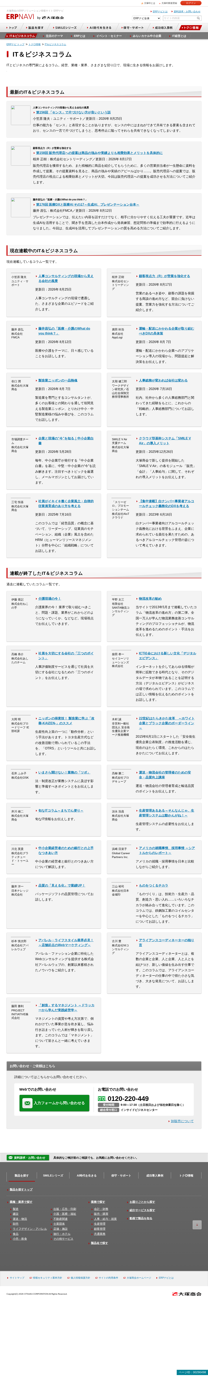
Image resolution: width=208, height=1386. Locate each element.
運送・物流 (20, 1218)
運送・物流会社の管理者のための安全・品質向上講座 (165, 775)
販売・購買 (101, 1213)
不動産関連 (60, 1218)
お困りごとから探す (142, 1201)
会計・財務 (101, 1209)
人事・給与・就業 (105, 1218)
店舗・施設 (60, 1228)
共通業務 (99, 1233)
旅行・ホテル (61, 1233)
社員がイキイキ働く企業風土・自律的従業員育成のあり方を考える (66, 503)
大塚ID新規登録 (169, 3)
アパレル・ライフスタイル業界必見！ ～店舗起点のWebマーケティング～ (66, 942)
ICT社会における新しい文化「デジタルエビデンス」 (167, 656)
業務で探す (98, 1201)
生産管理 (99, 1223)
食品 (15, 1233)
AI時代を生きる (87, 1175)
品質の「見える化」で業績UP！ (61, 885)
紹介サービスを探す (142, 1210)
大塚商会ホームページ (139, 1277)
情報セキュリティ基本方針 (47, 1277)
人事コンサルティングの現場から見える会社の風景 (66, 278)
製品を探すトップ (21, 1189)
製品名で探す (99, 1243)
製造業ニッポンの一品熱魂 (57, 380)
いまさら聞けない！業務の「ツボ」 (64, 772)
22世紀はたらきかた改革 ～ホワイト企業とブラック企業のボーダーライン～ (167, 723)
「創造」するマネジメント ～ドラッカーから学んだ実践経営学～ (66, 1007)
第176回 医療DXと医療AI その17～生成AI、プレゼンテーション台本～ (87, 204)
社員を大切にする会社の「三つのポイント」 (66, 656)
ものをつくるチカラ (153, 885)
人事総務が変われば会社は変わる (163, 380)
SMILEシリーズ (53, 1175)
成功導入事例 (154, 1175)
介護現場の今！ (49, 598)
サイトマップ (17, 1277)
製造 (15, 1209)
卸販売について (182, 1121)
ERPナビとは (160, 11)
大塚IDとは (149, 3)
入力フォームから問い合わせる (59, 1103)
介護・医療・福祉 (64, 1213)
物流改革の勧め (150, 598)
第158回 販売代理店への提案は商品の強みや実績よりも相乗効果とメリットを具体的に (99, 153)
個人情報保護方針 (80, 1277)
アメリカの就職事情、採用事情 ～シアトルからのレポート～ (167, 850)
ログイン (191, 3)
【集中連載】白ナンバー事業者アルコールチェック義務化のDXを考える (166, 503)
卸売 (15, 1223)
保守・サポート (121, 1175)
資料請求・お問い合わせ (187, 11)
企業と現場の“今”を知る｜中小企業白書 (66, 441)
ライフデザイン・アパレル (30, 1228)
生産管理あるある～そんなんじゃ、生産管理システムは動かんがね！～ (166, 813)
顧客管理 (99, 1228)
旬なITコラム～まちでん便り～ (60, 810)
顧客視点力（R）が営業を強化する (164, 276)
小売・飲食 (20, 1238)
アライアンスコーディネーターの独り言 (166, 942)
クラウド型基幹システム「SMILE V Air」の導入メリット (165, 441)
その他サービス (63, 1238)
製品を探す (22, 1175)
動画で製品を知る (141, 1218)
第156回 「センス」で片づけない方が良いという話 (73, 112)
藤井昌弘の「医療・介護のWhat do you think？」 (64, 331)
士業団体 (59, 1223)
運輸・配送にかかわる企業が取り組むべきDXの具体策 (166, 331)
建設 (15, 1213)
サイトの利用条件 (108, 1277)
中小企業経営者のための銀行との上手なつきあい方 (66, 850)
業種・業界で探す (21, 1201)
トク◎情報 (186, 1175)
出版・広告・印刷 (64, 1209)
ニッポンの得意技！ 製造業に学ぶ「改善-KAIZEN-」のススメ (66, 721)
